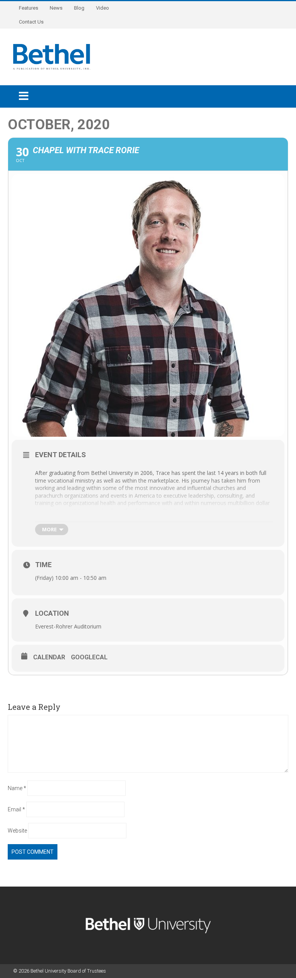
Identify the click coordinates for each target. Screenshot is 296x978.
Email (16, 809)
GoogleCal (89, 657)
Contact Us (31, 22)
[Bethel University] (51, 56)
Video (102, 8)
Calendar (49, 657)
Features (28, 8)
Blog (79, 8)
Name (17, 788)
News (56, 8)
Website (17, 831)
